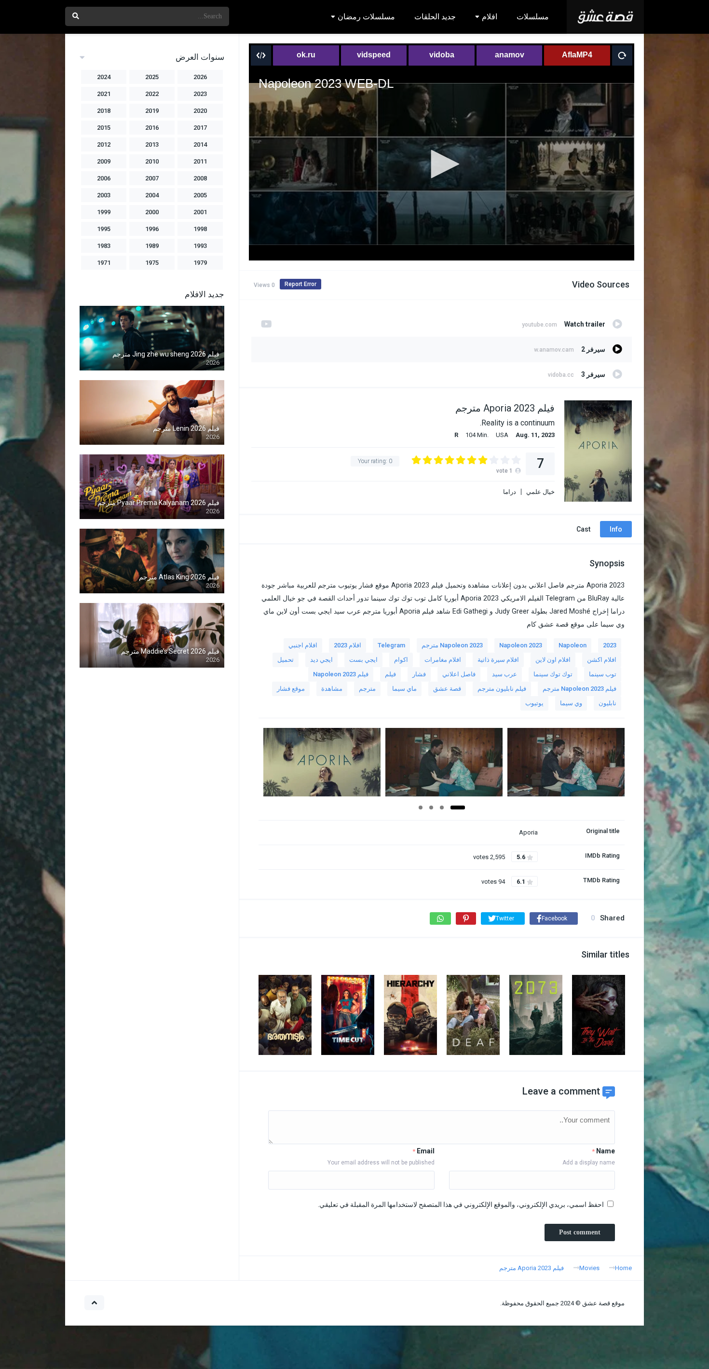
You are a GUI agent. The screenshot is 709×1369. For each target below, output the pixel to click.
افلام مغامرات (442, 659)
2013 (152, 144)
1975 (152, 262)
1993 (200, 245)
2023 (609, 645)
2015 (103, 127)
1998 (200, 229)
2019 (152, 110)
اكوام (401, 659)
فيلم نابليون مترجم (501, 688)
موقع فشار (291, 688)
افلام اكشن (601, 659)
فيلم (390, 674)
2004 (152, 195)
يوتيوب (534, 703)
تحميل (285, 659)
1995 (103, 229)
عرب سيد (504, 674)
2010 (152, 161)
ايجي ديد (321, 659)
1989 (152, 245)
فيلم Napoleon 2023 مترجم (579, 688)
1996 (152, 229)
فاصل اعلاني (459, 674)
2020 (200, 110)
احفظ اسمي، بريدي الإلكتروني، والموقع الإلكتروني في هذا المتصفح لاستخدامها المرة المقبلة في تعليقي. (461, 1204)
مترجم (367, 688)
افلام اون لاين (553, 659)
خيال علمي (540, 492)
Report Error (300, 284)
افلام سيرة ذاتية (498, 659)
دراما (509, 492)
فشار (419, 674)
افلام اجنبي (302, 645)
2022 (152, 93)
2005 (200, 195)
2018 (103, 110)
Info (616, 529)
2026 (200, 77)
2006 (103, 178)
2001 (200, 212)
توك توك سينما (553, 674)
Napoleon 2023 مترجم (452, 645)
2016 (152, 127)
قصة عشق (447, 688)
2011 (200, 161)
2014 (200, 144)
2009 (103, 161)
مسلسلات (533, 16)
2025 (152, 77)
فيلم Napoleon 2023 (340, 674)
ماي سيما (404, 688)
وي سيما (571, 703)
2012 (103, 144)
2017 (200, 127)
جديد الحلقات (435, 16)
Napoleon (572, 645)
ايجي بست (363, 659)
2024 (103, 77)
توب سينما (602, 674)
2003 (103, 195)
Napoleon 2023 (520, 645)
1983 (103, 245)
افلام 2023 (347, 645)
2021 (103, 93)
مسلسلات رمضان (366, 16)
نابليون (607, 703)
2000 (152, 212)
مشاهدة (331, 688)
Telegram (391, 645)
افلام (489, 16)
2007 (152, 178)
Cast (583, 529)
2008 (200, 178)
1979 (200, 262)
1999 (103, 212)
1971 (103, 262)
